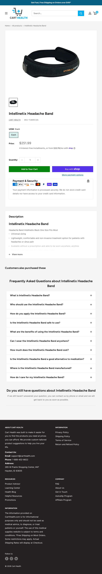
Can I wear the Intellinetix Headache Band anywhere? (39, 340)
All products (17, 26)
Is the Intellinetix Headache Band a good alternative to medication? (47, 359)
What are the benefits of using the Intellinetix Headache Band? (44, 331)
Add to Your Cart (29, 169)
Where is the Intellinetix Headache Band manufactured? (41, 368)
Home (7, 26)
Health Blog (10, 492)
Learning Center (12, 488)
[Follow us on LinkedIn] (16, 558)
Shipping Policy (62, 436)
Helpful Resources (13, 496)
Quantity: (13, 160)
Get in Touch (61, 492)
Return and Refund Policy (67, 444)
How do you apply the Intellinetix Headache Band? (38, 313)
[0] (95, 13)
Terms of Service (63, 440)
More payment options (72, 175)
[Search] (81, 13)
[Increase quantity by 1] (38, 160)
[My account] (90, 13)
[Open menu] (6, 13)
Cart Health (15, 120)
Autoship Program (63, 496)
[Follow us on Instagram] (11, 558)
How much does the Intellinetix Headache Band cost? (39, 350)
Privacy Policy (62, 432)
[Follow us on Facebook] (6, 558)
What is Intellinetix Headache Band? (30, 295)
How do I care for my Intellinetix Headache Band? (37, 377)
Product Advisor (12, 484)
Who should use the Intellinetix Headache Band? (36, 304)
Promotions (10, 500)
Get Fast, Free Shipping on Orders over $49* (51, 2)
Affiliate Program (63, 500)
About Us (59, 488)
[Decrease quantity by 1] (22, 160)
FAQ (57, 484)
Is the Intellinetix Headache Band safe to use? (35, 322)
